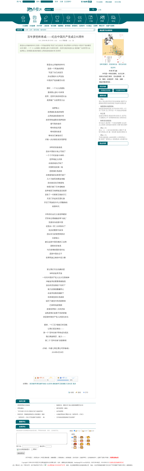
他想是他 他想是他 (106, 106)
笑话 (68, 21)
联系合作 (37, 457)
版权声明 (83, 457)
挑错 (79, 392)
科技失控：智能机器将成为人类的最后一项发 (31, 414)
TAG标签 (99, 2)
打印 (86, 392)
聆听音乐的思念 (105, 121)
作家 (102, 21)
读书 (79, 21)
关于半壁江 (29, 457)
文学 (46, 21)
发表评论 (21, 453)
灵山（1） (103, 135)
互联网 (95, 26)
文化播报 (25, 26)
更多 (74, 384)
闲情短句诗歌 (105, 90)
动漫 (57, 21)
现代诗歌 (36, 30)
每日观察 (53, 26)
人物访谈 (46, 26)
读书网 (51, 462)
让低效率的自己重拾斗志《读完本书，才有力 (69, 414)
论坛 (113, 21)
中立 (78, 431)
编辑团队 (53, 457)
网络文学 (102, 26)
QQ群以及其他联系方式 (116, 462)
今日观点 (89, 26)
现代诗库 (43, 30)
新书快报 (67, 26)
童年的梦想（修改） (62, 408)
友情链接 (68, 457)
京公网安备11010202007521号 (56, 465)
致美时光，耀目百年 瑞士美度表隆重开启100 (69, 405)
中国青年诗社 (120, 90)
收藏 (72, 392)
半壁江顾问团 (45, 457)
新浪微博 (89, 2)
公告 (99, 10)
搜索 (93, 9)
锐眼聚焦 (60, 26)
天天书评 (39, 26)
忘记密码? (67, 1)
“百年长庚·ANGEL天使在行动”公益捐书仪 (30, 411)
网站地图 (109, 2)
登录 (56, 1)
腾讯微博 (91, 2)
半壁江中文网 (39, 462)
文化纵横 (32, 26)
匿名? (35, 449)
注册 (61, 1)
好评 (85, 431)
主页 (23, 21)
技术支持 (75, 457)
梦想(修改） (21, 408)
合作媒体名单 (92, 457)
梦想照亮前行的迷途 (24, 405)
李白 (102, 99)
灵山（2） (103, 128)
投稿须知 (61, 457)
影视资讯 (75, 26)
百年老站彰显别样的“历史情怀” (65, 417)
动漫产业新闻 (110, 26)
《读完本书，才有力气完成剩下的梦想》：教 (31, 417)
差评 (92, 431)
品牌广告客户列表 (103, 457)
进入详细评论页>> (89, 422)
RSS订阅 (118, 2)
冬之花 (102, 113)
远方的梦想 (59, 411)
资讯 (35, 21)
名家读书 (82, 26)
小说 (91, 21)
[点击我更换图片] (23, 449)
